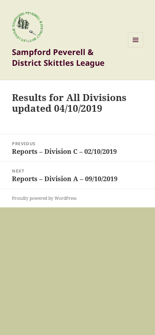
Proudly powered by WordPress (44, 198)
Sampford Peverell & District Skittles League (58, 57)
